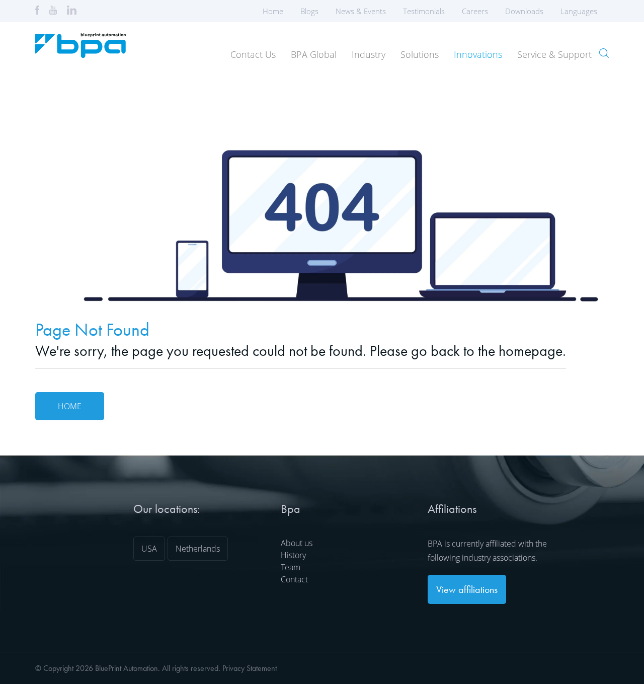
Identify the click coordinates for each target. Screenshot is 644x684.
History (293, 555)
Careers (475, 11)
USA (149, 548)
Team (290, 567)
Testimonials (424, 11)
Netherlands (198, 548)
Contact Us (253, 54)
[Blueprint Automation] (80, 54)
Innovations (478, 54)
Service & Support (554, 54)
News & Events (361, 11)
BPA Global (314, 54)
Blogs (309, 11)
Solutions (419, 54)
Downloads (524, 11)
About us (296, 543)
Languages (578, 11)
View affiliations (467, 589)
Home (273, 11)
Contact (294, 579)
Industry (368, 54)
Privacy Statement (249, 668)
